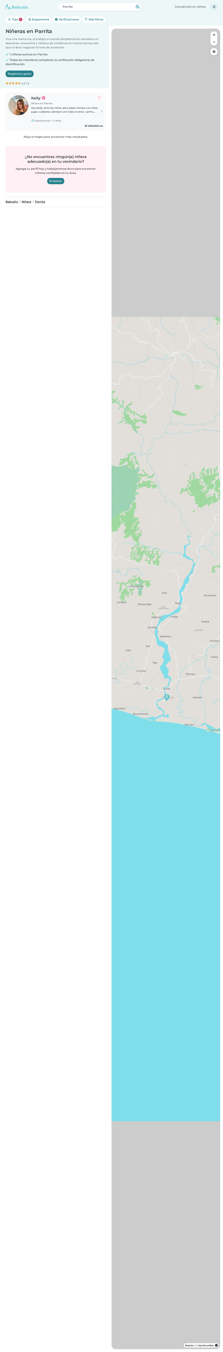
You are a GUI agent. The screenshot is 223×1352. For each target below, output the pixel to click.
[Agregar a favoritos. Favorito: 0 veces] (99, 98)
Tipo (16, 19)
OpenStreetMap (206, 1345)
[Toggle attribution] (216, 1345)
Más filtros (95, 19)
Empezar (55, 181)
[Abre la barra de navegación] (214, 6)
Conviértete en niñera (190, 6)
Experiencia (40, 19)
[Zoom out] (213, 41)
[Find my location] (213, 51)
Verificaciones (68, 19)
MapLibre (189, 1345)
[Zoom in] (213, 34)
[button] (166, 697)
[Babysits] (17, 7)
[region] (166, 689)
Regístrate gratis (19, 73)
